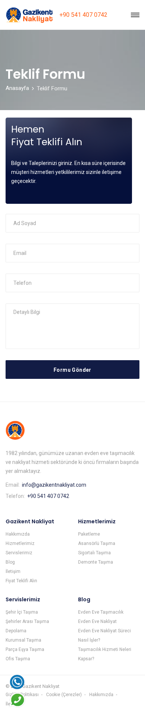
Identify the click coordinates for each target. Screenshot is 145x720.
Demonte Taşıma (95, 562)
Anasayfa (17, 88)
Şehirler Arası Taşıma (27, 621)
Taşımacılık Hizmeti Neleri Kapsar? (104, 654)
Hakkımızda (18, 534)
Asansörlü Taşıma (96, 543)
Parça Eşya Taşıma (25, 649)
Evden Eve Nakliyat (97, 621)
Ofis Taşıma (18, 658)
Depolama (16, 630)
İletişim (13, 571)
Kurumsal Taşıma (23, 640)
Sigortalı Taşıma (94, 552)
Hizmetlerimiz (20, 543)
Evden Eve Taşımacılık (100, 612)
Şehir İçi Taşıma (22, 612)
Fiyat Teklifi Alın (21, 580)
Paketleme (89, 534)
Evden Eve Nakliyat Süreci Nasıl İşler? (104, 635)
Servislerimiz (19, 552)
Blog (10, 562)
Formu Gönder (72, 370)
